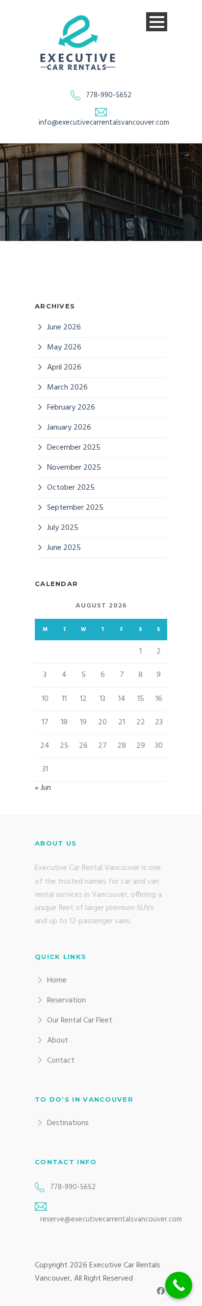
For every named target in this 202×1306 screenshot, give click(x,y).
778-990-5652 (108, 95)
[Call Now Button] (178, 1285)
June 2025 (64, 548)
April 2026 (64, 367)
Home (57, 980)
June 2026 (64, 327)
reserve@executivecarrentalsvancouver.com (111, 1219)
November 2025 (74, 467)
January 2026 (69, 427)
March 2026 (67, 387)
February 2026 (71, 407)
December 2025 (74, 447)
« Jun (43, 788)
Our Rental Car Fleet (79, 1020)
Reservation (66, 1000)
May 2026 (64, 347)
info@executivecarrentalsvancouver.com (104, 123)
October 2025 (71, 487)
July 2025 (62, 528)
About (57, 1040)
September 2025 (75, 507)
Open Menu (156, 21)
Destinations (68, 1123)
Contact (61, 1060)
